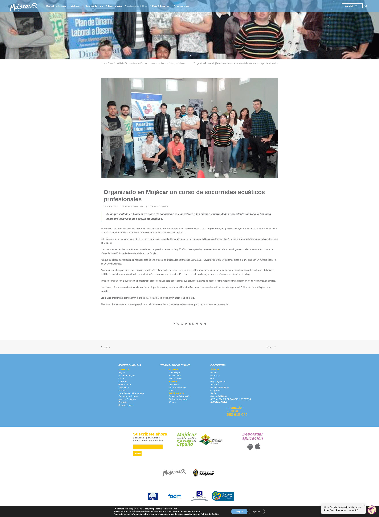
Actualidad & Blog (137, 6)
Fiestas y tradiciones (128, 396)
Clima (121, 378)
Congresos (215, 390)
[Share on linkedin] (189, 324)
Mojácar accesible (177, 387)
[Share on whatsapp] (193, 324)
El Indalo (122, 402)
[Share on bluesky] (197, 324)
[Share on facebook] (174, 324)
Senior (213, 393)
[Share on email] (205, 324)
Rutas (172, 390)
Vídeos (172, 402)
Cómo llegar (174, 372)
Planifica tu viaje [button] (94, 6)
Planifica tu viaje (179, 365)
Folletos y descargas (178, 399)
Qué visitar (174, 384)
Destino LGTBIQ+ (218, 396)
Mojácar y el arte (218, 381)
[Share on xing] (201, 324)
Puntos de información (179, 396)
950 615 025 (237, 414)
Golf (212, 378)
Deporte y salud (125, 405)
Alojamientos (175, 375)
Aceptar (239, 511)
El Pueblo (122, 381)
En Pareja (215, 375)
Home (103, 63)
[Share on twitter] (178, 324)
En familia (215, 372)
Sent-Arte (214, 384)
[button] (367, 6)
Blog (110, 63)
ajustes (197, 511)
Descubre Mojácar (129, 365)
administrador (160, 206)
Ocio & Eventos (160, 6)
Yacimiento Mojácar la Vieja (131, 393)
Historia (122, 390)
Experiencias (217, 365)
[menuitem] (56, 6)
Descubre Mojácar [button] (56, 6)
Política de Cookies (210, 514)
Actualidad (118, 63)
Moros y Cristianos (127, 399)
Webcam (75, 6)
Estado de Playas (126, 375)
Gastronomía (124, 384)
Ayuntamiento (181, 6)
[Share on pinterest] (185, 324)
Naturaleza (123, 387)
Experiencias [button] (115, 6)
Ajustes (256, 511)
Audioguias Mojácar (219, 387)
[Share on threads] (182, 324)
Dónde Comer (175, 378)
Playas (121, 372)
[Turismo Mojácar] (24, 6)
